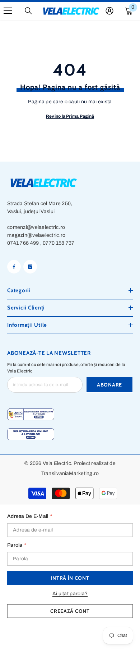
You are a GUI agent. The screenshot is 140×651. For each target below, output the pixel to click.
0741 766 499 (23, 243)
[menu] (8, 10)
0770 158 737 (58, 243)
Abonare (109, 384)
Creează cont (69, 611)
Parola (16, 545)
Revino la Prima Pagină (70, 116)
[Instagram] (30, 266)
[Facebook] (14, 266)
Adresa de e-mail (29, 516)
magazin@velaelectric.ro (36, 235)
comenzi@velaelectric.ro (36, 227)
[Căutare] (28, 10)
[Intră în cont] (109, 10)
